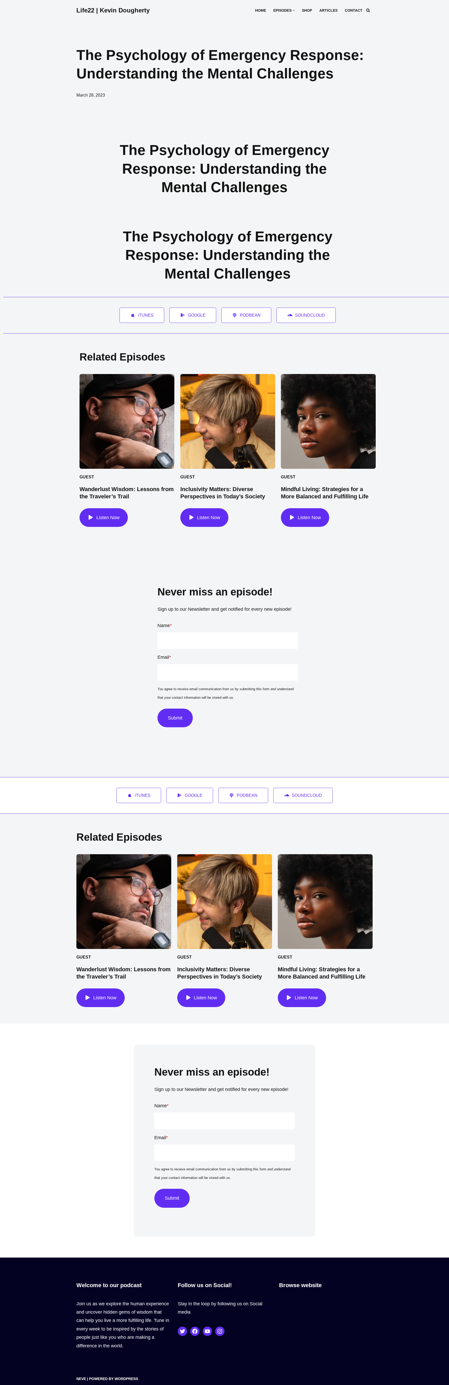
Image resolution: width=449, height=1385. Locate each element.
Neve (81, 1379)
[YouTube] (207, 1331)
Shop (307, 10)
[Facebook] (195, 1331)
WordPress (126, 1379)
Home (260, 10)
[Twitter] (182, 1331)
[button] (294, 10)
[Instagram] (219, 1331)
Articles (328, 10)
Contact (353, 10)
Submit (175, 718)
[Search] (368, 10)
